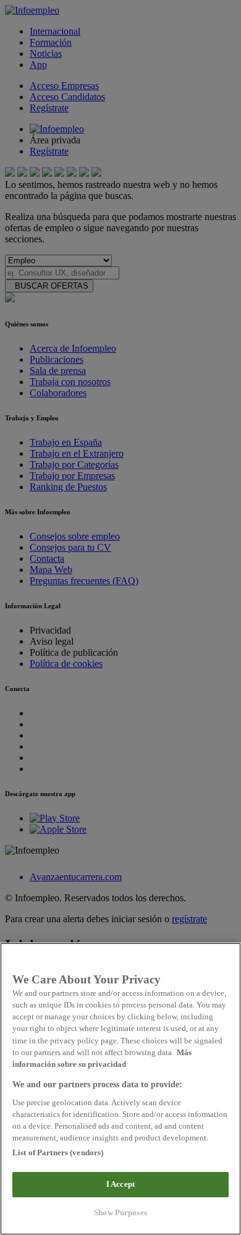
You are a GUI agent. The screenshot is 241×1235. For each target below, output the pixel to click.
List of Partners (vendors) (57, 1152)
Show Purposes (120, 1212)
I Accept (120, 1184)
